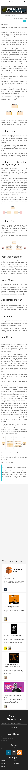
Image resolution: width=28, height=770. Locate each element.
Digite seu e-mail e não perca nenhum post (11, 723)
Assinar (14, 727)
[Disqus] (14, 501)
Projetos (16, 763)
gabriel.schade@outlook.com (9, 748)
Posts (15, 760)
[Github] (14, 754)
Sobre (3, 766)
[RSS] (19, 754)
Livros (3, 763)
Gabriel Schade (14, 2)
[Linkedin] (9, 754)
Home (3, 760)
